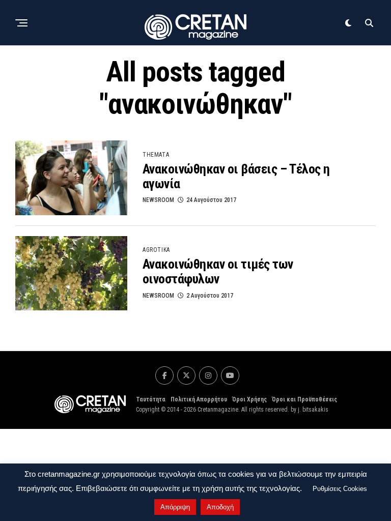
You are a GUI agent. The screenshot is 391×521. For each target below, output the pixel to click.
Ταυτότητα (150, 399)
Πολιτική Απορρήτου (199, 399)
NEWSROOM (158, 200)
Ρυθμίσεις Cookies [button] (340, 489)
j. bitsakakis (313, 409)
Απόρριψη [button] (175, 507)
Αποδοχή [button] (220, 507)
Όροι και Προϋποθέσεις (304, 399)
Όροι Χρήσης (249, 399)
